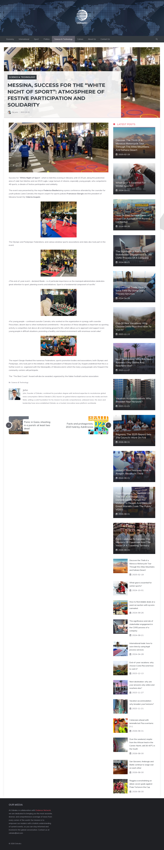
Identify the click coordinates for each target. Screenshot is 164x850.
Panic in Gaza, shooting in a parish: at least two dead (37, 425)
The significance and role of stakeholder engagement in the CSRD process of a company (134, 254)
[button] (156, 39)
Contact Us (105, 39)
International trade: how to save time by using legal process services (131, 290)
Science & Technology (63, 39)
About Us (92, 39)
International (24, 39)
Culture (80, 39)
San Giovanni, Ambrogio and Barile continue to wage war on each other (141, 764)
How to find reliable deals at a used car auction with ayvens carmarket (134, 218)
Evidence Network (43, 810)
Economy (10, 39)
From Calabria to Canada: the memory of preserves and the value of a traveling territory (133, 542)
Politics (47, 39)
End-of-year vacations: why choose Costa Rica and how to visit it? (133, 326)
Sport (36, 39)
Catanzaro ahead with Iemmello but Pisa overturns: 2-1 (141, 723)
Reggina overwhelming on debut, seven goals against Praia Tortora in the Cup (140, 783)
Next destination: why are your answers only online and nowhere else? (133, 362)
